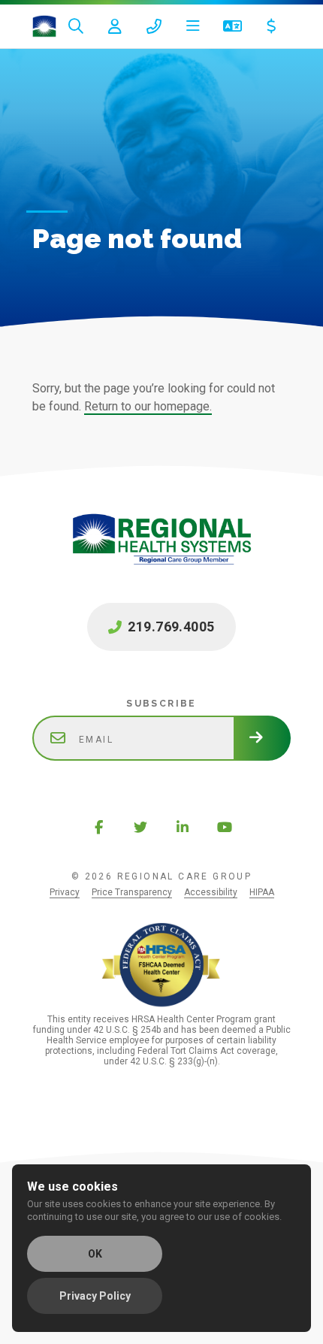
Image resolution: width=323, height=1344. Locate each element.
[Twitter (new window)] (140, 827)
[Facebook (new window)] (98, 827)
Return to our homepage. (148, 406)
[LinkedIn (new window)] (183, 827)
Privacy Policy (95, 1296)
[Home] (44, 26)
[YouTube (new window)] (225, 827)
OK (95, 1254)
